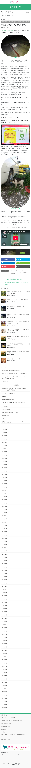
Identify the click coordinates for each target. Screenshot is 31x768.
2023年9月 (4, 496)
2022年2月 (4, 541)
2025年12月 (4, 442)
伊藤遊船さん (5, 406)
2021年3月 (4, 576)
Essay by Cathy (5, 415)
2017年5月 (4, 707)
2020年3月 (4, 608)
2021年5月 (4, 570)
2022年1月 (4, 544)
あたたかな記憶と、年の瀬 (13, 359)
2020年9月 (4, 592)
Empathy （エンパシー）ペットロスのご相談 (11, 720)
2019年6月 (4, 637)
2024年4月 (4, 480)
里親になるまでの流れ (6, 739)
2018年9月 (4, 659)
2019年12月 (4, 618)
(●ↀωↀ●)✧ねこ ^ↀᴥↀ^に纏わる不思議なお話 (13, 402)
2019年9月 (4, 627)
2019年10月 (4, 624)
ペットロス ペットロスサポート (9, 393)
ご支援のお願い (5, 381)
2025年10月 (4, 448)
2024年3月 (4, 483)
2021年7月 (4, 563)
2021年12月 (4, 547)
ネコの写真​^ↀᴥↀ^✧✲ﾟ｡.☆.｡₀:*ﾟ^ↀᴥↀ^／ (12, 412)
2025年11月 (4, 445)
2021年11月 (4, 551)
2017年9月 (4, 698)
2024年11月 (4, 467)
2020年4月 (4, 605)
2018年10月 (4, 656)
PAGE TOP (28, 743)
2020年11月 (4, 586)
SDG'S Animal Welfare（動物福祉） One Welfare (14, 385)
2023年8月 (4, 499)
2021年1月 (4, 579)
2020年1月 (4, 615)
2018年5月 (4, 672)
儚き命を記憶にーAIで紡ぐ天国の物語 (10, 370)
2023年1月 (4, 512)
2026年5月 (4, 439)
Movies (4, 418)
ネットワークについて (6, 723)
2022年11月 (4, 519)
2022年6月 (4, 528)
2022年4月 (4, 535)
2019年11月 (4, 621)
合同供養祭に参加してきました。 (14, 279)
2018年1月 (4, 685)
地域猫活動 (12, 273)
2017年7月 (4, 704)
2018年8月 (4, 663)
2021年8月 (4, 560)
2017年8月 (4, 701)
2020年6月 (4, 599)
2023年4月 (4, 506)
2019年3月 (4, 643)
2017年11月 (4, 691)
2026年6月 (4, 435)
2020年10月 (4, 589)
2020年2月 (4, 611)
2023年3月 (4, 509)
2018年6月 (4, 669)
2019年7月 (4, 634)
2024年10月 (4, 471)
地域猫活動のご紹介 (6, 726)
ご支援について (5, 732)
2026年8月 (4, 429)
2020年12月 (4, 583)
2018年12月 (4, 650)
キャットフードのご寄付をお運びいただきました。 (16, 283)
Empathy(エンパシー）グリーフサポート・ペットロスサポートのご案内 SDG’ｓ (15, 377)
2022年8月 (4, 525)
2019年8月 (4, 631)
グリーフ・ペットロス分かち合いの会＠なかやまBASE (15, 373)
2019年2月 (4, 647)
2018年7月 (4, 666)
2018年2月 (4, 682)
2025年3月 (4, 464)
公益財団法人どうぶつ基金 (8, 399)
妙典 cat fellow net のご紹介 (8, 717)
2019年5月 (4, 640)
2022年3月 (4, 538)
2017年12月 (4, 688)
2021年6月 (4, 567)
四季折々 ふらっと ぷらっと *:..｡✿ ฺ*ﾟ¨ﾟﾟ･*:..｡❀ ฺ (14, 422)
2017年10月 (4, 695)
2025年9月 (4, 451)
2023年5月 (4, 503)
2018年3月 (4, 679)
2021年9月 (4, 557)
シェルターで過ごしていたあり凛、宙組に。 (17, 299)
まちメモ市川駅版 (6, 409)
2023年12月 (4, 490)
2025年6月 (4, 458)
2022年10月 (4, 522)
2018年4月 (4, 675)
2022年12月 (4, 515)
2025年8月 (4, 455)
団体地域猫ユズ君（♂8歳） (7, 30)
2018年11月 (4, 653)
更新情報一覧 (4, 715)
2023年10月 (4, 493)
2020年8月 (4, 595)
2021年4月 (4, 573)
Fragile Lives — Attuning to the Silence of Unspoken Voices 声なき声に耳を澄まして (15, 22)
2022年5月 (4, 531)
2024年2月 (4, 487)
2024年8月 (4, 474)
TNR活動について (5, 729)
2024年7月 (4, 477)
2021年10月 (4, 554)
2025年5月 (4, 461)
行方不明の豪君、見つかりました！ (15, 306)
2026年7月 (4, 432)
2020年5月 (4, 602)
